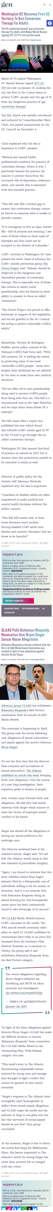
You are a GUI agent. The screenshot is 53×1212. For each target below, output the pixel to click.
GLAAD (11, 918)
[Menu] (50, 4)
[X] (29, 1209)
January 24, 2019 (16, 1006)
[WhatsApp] (24, 1209)
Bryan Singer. (9, 747)
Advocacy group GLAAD (16, 706)
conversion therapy (13, 107)
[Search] (44, 4)
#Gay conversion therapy (31, 608)
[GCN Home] (7, 5)
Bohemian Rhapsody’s (14, 710)
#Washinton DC (9, 612)
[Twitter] (19, 1209)
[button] (50, 23)
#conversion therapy (11, 608)
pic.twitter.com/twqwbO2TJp (24, 993)
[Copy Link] (8, 1209)
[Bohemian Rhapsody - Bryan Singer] (26, 682)
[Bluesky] (34, 1209)
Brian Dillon (36, 40)
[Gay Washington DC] (26, 59)
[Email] (3, 1209)
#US (43, 608)
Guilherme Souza (37, 659)
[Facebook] (14, 1209)
